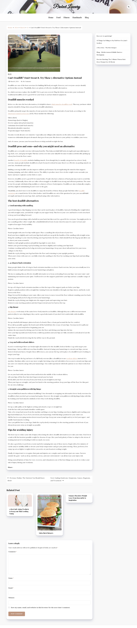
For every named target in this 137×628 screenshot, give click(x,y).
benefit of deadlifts (21, 160)
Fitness (67, 17)
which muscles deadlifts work (61, 104)
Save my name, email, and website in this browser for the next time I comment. (40, 607)
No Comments (27, 81)
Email (11, 588)
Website (11, 598)
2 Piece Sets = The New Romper (107, 48)
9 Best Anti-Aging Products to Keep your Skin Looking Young (19, 511)
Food (58, 17)
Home (50, 17)
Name (11, 578)
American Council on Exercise (18, 114)
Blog (87, 17)
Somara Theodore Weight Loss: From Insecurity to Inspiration (78, 498)
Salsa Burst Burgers (46, 533)
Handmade (77, 17)
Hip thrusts (12, 311)
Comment (12, 552)
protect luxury (66, 7)
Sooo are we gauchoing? (104, 36)
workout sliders (72, 358)
